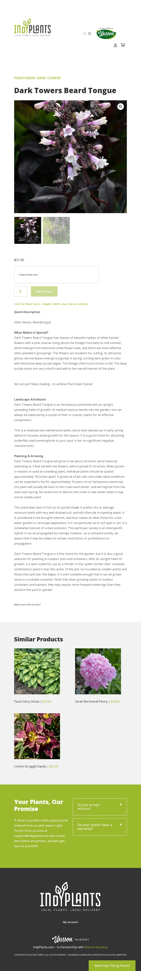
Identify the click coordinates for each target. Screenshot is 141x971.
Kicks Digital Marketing (115, 955)
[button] (120, 106)
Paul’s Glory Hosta (26, 701)
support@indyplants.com (31, 836)
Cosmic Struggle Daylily (30, 766)
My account (70, 922)
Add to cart (44, 291)
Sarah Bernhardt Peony (91, 701)
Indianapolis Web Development (84, 955)
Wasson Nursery (95, 947)
